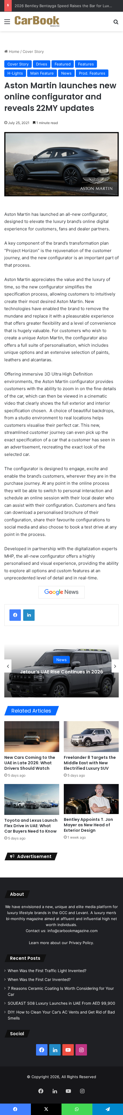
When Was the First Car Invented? (39, 979)
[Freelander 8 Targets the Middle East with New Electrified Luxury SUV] (91, 736)
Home (13, 51)
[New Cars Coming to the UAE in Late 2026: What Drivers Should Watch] (31, 736)
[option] (61, 666)
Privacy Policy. (81, 942)
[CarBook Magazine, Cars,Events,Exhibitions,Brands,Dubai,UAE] (37, 21)
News (66, 73)
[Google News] (61, 592)
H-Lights (15, 73)
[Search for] (116, 23)
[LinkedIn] (29, 615)
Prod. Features (92, 73)
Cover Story (33, 51)
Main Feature (42, 73)
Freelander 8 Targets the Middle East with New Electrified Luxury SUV (90, 763)
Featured (63, 64)
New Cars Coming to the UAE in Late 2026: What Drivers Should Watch (29, 763)
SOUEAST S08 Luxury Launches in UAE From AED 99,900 (61, 1003)
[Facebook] (15, 615)
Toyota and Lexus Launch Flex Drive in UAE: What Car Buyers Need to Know (30, 825)
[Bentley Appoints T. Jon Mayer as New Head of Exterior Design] (91, 799)
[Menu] (7, 23)
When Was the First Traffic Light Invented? (47, 970)
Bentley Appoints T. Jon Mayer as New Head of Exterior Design (88, 825)
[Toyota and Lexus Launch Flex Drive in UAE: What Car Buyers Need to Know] (31, 799)
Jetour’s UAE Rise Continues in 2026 (61, 672)
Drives (41, 64)
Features (86, 64)
